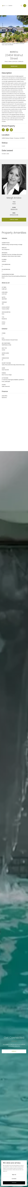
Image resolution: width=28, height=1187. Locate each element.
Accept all (14, 1182)
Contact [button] (14, 1051)
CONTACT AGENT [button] (14, 219)
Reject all (14, 1174)
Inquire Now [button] (14, 66)
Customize (14, 1178)
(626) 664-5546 (14, 209)
